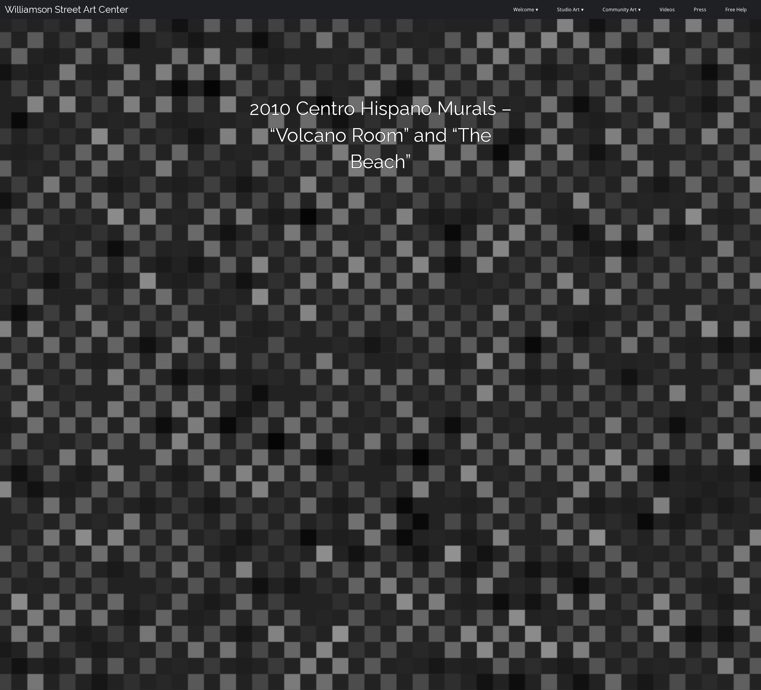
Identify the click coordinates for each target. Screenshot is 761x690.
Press (700, 9)
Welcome (523, 9)
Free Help (736, 9)
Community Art (620, 9)
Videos (667, 9)
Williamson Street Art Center (66, 9)
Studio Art (568, 9)
